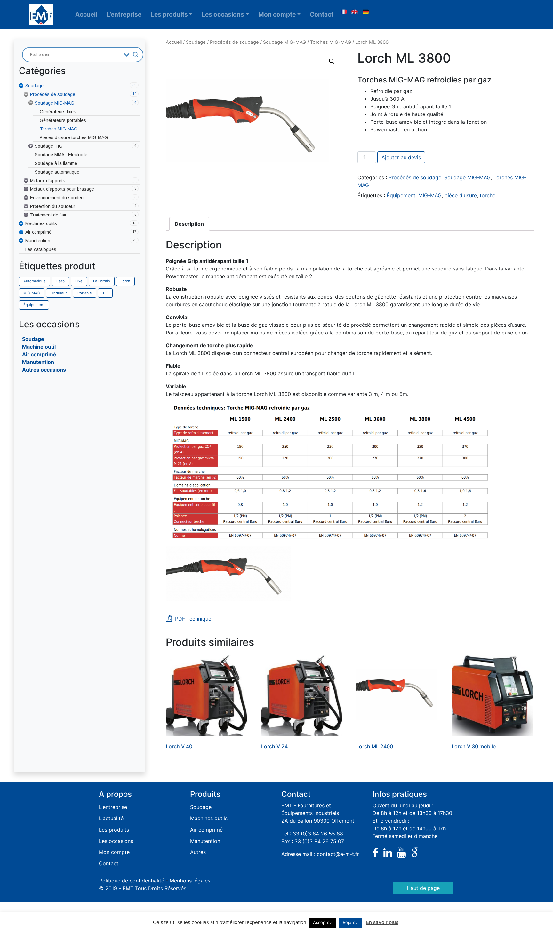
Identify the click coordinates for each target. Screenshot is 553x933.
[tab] (189, 224)
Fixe (79, 281)
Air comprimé (39, 354)
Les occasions (223, 14)
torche (487, 195)
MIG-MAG (31, 293)
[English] (354, 12)
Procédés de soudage (234, 42)
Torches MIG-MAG (330, 42)
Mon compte (277, 14)
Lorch (125, 281)
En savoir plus (382, 922)
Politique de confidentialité (131, 880)
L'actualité (111, 818)
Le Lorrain (101, 281)
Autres (198, 852)
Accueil (86, 14)
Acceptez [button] (322, 922)
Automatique (34, 281)
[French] (343, 12)
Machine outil (39, 346)
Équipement (33, 304)
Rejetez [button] (350, 922)
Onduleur (59, 293)
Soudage (33, 339)
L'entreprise (113, 807)
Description (189, 224)
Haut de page (423, 888)
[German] (365, 12)
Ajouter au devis (401, 157)
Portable (84, 293)
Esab (60, 281)
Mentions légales (190, 880)
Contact (321, 14)
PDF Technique (192, 618)
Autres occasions (44, 369)
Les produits (169, 14)
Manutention (38, 362)
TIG (105, 293)
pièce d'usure (461, 195)
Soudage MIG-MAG (284, 42)
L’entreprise (124, 14)
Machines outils (209, 818)
